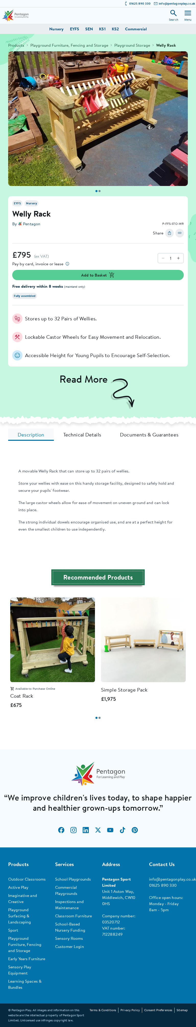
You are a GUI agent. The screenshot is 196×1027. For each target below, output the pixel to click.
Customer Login (69, 946)
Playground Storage (132, 45)
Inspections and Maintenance (69, 904)
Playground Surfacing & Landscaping (19, 916)
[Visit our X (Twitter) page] (98, 830)
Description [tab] (31, 434)
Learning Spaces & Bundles (25, 984)
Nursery (56, 29)
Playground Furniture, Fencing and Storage (69, 45)
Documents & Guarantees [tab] (149, 434)
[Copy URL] (180, 233)
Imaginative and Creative (22, 898)
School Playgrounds (73, 879)
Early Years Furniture (26, 959)
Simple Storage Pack (124, 689)
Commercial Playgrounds (66, 890)
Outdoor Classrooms (27, 879)
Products (16, 45)
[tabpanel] (98, 500)
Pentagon (31, 224)
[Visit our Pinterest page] (135, 830)
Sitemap (182, 1010)
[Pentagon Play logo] (15, 15)
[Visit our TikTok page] (122, 830)
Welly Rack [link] (166, 45)
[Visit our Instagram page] (73, 830)
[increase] (178, 258)
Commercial (136, 29)
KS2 (115, 29)
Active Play (18, 887)
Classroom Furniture (73, 916)
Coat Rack (21, 695)
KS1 (102, 29)
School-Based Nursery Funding (70, 927)
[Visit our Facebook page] (61, 830)
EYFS (74, 29)
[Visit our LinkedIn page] (86, 830)
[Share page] (169, 233)
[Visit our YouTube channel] (110, 830)
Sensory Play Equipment (19, 970)
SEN (89, 29)
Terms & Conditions (103, 1010)
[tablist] (98, 435)
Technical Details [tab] (82, 434)
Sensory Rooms (69, 938)
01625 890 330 (140, 3)
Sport (13, 930)
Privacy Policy (130, 1010)
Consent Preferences (158, 1010)
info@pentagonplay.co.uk (177, 3)
